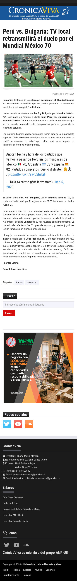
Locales (27, 569)
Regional (27, 575)
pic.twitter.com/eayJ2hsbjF (27, 174)
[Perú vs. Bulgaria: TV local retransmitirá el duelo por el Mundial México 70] (38, 70)
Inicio (5, 569)
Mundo (38, 569)
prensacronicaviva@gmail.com (29, 474)
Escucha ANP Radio (13, 515)
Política (16, 569)
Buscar (9, 313)
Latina (19, 282)
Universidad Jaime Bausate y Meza (21, 509)
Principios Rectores (13, 497)
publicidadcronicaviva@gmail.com (42, 478)
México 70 (32, 282)
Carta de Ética (10, 503)
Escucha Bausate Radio (15, 521)
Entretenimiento (11, 575)
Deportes (50, 569)
